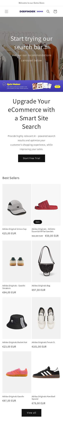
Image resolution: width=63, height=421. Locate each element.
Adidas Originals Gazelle (13, 396)
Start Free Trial (31, 158)
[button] (6, 11)
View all (31, 412)
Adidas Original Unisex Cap (14, 229)
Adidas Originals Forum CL (43, 342)
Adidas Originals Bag (41, 285)
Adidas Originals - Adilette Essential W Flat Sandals (43, 230)
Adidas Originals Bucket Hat (14, 342)
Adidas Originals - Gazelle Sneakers (13, 286)
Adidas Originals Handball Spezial (43, 397)
